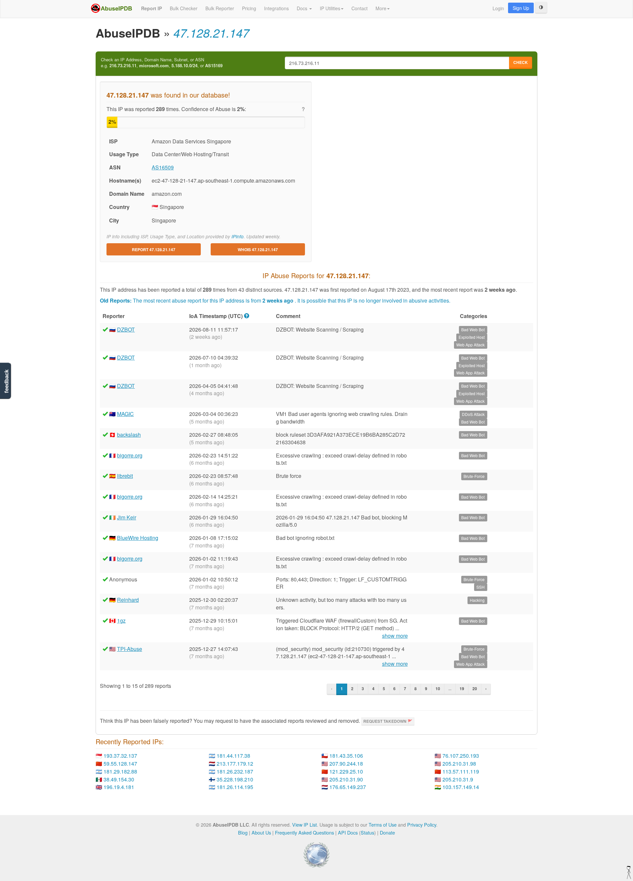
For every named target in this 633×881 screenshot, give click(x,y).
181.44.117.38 (233, 755)
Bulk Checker (183, 8)
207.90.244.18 (346, 763)
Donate (387, 832)
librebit (125, 476)
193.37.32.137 (120, 755)
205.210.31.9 (457, 779)
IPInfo (237, 236)
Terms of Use (383, 824)
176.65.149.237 (347, 787)
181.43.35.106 (346, 755)
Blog (243, 832)
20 (474, 688)
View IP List (304, 824)
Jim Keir (126, 517)
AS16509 (163, 167)
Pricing (249, 8)
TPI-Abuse (129, 649)
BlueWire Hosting (137, 538)
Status (367, 832)
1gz (121, 620)
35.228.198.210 (235, 779)
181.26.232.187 (235, 771)
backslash (129, 434)
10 (438, 688)
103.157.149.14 (460, 787)
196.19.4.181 (119, 787)
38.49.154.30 (119, 779)
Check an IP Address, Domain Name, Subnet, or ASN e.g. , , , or (162, 63)
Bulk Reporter (219, 8)
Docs (303, 8)
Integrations (276, 8)
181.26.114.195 (235, 787)
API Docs (348, 832)
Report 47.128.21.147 (153, 249)
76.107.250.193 (460, 755)
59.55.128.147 (120, 763)
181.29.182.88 (120, 771)
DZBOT (126, 329)
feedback (6, 381)
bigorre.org (129, 455)
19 (462, 688)
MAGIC (125, 414)
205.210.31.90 (346, 779)
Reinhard (128, 599)
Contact (359, 8)
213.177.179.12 (235, 763)
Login (498, 8)
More (381, 8)
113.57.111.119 (460, 771)
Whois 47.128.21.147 (258, 249)
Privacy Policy (421, 824)
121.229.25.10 (346, 771)
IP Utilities (330, 8)
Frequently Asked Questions (304, 832)
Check (520, 62)
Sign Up (521, 8)
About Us (261, 832)
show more (395, 635)
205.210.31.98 (459, 763)
